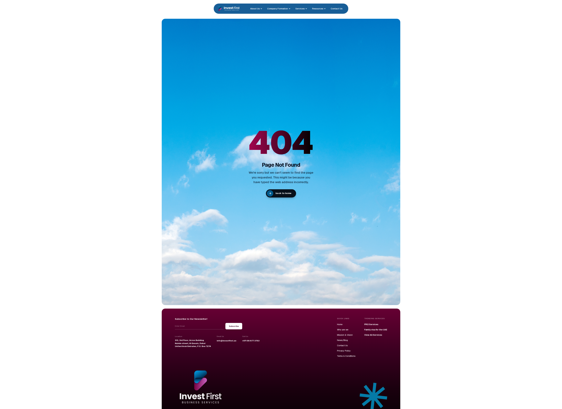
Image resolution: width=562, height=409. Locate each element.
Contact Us (336, 8)
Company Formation (277, 8)
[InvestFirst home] (229, 9)
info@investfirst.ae (226, 340)
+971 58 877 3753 (250, 340)
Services (300, 8)
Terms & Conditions (346, 356)
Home (339, 324)
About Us (255, 8)
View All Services (373, 335)
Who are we (342, 329)
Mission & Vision (345, 335)
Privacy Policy (344, 350)
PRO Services (371, 324)
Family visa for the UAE (375, 329)
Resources (317, 8)
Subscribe (234, 326)
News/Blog (342, 340)
